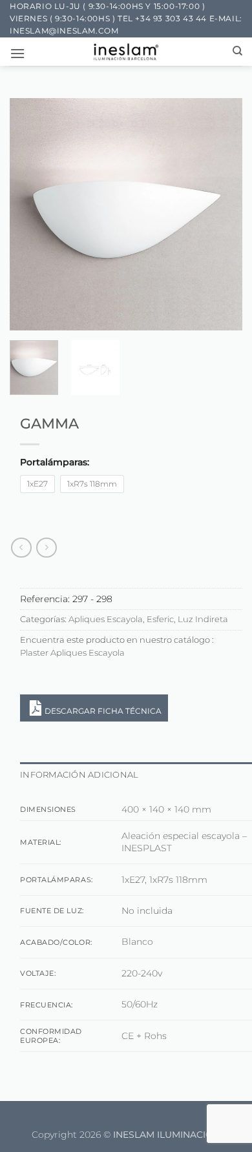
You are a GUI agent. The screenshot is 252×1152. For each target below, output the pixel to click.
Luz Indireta (203, 619)
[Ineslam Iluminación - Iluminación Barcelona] (126, 51)
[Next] (221, 214)
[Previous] (30, 214)
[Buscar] (237, 51)
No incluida (147, 910)
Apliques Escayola (105, 619)
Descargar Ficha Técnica (103, 711)
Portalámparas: (54, 462)
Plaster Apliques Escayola (72, 653)
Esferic (160, 619)
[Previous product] (46, 548)
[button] (17, 53)
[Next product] (21, 548)
